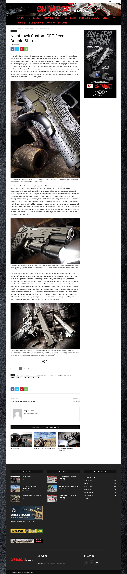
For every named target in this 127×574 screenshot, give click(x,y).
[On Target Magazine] (63, 9)
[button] (114, 18)
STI (33, 377)
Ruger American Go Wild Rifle (68, 486)
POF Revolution (75, 401)
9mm (33, 375)
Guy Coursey (15, 44)
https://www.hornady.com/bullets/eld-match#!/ (23, 521)
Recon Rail (27, 377)
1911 (18, 375)
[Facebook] (103, 18)
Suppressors (70, 18)
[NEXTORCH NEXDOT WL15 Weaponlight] (69, 439)
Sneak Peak (21, 22)
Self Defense (34, 18)
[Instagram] (106, 18)
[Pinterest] (22, 49)
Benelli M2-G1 (15, 448)
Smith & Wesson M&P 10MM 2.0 (32, 496)
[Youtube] (109, 18)
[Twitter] (17, 49)
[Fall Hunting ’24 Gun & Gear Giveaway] (52, 479)
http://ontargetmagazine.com (31, 413)
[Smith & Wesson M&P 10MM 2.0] (15, 498)
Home (12, 28)
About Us (51, 22)
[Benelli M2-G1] (21, 439)
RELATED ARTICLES (37, 427)
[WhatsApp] (26, 49)
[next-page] (15, 454)
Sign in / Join (111, 1)
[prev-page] (12, 454)
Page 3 (45, 361)
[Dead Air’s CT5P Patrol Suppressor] (45, 439)
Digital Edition (36, 22)
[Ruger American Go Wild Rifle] (52, 488)
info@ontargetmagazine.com (55, 563)
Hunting (20, 18)
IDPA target (58, 375)
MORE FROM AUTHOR (52, 427)
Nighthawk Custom (69, 375)
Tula (37, 377)
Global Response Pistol (43, 375)
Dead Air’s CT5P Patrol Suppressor (44, 448)
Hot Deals (62, 22)
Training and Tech (52, 18)
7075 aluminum (25, 375)
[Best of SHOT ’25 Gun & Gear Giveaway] (52, 498)
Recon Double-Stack (16, 377)
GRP (52, 375)
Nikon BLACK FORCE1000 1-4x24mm (23, 401)
